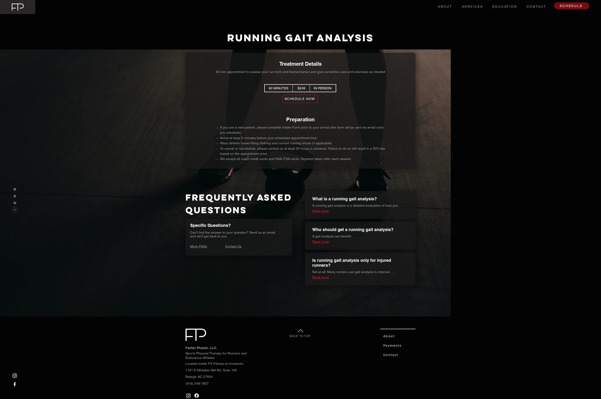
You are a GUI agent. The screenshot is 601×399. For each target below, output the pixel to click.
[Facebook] (15, 384)
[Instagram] (15, 376)
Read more (320, 211)
